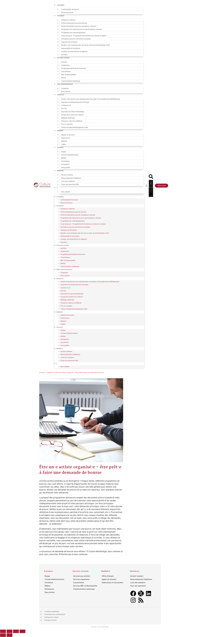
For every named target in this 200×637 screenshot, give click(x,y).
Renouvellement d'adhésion (141, 579)
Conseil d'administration (54, 579)
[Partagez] (16, 631)
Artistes (64, 62)
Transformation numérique (70, 81)
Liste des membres (68, 181)
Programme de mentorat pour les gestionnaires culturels (81, 29)
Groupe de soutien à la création (72, 115)
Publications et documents (112, 583)
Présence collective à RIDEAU (71, 121)
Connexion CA (66, 105)
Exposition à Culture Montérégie (72, 112)
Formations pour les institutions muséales (76, 39)
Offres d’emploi (108, 576)
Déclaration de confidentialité (54, 614)
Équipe (63, 152)
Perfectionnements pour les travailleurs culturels (78, 26)
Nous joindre (65, 168)
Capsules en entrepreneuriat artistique (75, 102)
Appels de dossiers (68, 135)
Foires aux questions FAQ (70, 184)
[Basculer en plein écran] (9, 631)
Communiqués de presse (70, 9)
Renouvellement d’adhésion (71, 178)
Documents (65, 164)
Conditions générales (51, 612)
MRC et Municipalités (68, 75)
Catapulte (65, 88)
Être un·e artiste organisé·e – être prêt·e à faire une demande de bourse (79, 373)
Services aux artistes (81, 576)
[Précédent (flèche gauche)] (3, 635)
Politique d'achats (50, 620)
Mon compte (65, 192)
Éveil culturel (65, 92)
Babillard (60, 131)
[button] (151, 177)
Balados (64, 141)
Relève (63, 78)
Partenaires (65, 161)
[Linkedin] (148, 593)
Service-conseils (81, 571)
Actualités (60, 5)
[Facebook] (133, 593)
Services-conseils (63, 58)
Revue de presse (67, 13)
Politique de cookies (51, 617)
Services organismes (81, 579)
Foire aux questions (138, 586)
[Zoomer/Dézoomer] (3, 631)
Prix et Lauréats (67, 124)
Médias (63, 158)
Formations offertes (68, 20)
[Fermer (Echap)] (22, 631)
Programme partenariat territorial (73, 68)
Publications (65, 138)
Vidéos (63, 144)
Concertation (66, 72)
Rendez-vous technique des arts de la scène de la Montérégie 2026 (85, 45)
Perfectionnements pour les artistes (74, 23)
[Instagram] (133, 600)
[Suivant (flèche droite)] (9, 635)
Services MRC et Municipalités (85, 586)
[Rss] (141, 600)
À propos (64, 55)
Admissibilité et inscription (70, 48)
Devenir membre (67, 175)
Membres (60, 171)
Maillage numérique (68, 118)
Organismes (65, 65)
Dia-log (63, 109)
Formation (60, 16)
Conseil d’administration (69, 155)
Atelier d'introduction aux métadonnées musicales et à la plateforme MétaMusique (90, 99)
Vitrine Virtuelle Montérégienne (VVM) (74, 128)
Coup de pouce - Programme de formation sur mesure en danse (83, 36)
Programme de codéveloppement (73, 33)
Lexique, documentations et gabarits (74, 52)
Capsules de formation (69, 42)
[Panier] (146, 186)
